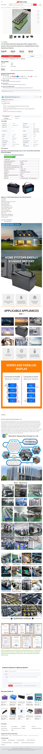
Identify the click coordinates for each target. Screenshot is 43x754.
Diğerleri (12, 730)
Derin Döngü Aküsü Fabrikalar (7, 742)
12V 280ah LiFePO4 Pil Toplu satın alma (27, 742)
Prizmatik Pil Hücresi (4, 730)
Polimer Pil (33, 726)
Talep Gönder (11, 56)
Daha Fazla (3, 744)
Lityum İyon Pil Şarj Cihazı (31, 740)
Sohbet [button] (32, 56)
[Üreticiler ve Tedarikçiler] (21, 2)
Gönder (10, 685)
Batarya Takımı (22, 7)
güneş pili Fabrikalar (11, 740)
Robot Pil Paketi (3, 726)
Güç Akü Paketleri (14, 726)
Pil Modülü (23, 728)
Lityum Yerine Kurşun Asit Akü (16, 728)
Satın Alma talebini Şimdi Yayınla (30, 685)
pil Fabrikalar (4, 740)
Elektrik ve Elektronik (8, 7)
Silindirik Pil (23, 726)
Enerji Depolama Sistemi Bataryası (37, 728)
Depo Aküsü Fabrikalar (20, 740)
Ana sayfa (2, 7)
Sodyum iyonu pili (4, 728)
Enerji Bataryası (16, 742)
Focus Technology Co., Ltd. (21, 748)
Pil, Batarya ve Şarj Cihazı (15, 7)
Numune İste (23, 58)
